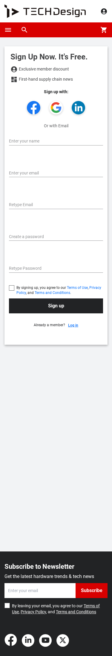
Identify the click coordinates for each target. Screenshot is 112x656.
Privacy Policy (33, 611)
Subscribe (91, 590)
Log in (73, 325)
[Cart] (104, 29)
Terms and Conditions (52, 293)
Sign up (56, 306)
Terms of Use (77, 288)
